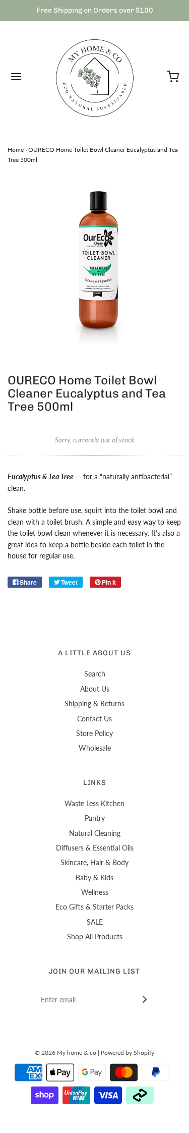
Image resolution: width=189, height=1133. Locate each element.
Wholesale (95, 748)
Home (16, 149)
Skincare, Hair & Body (94, 862)
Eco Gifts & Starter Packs (94, 906)
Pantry (95, 818)
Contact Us (94, 718)
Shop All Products (94, 936)
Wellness (94, 892)
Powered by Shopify (127, 1052)
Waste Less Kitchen (94, 803)
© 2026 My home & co (65, 1052)
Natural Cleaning (94, 833)
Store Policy (94, 733)
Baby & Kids (94, 877)
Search (94, 673)
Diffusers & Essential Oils (95, 847)
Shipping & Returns (94, 703)
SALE (95, 922)
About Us (94, 689)
